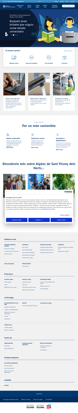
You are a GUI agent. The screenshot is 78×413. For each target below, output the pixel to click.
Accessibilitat (49, 399)
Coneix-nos (45, 6)
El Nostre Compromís (55, 6)
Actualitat (62, 1)
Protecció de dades (38, 399)
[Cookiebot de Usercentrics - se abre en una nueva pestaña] (65, 192)
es (38, 1)
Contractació (39, 393)
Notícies (6, 385)
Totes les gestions (68, 50)
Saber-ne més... (10, 147)
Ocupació (56, 1)
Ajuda (67, 1)
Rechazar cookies (16, 220)
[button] (6, 34)
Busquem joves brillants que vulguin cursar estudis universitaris (21, 26)
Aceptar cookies (61, 220)
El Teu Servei (29, 6)
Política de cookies (25, 399)
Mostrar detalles (64, 215)
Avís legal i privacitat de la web (10, 399)
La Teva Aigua (37, 6)
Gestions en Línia (20, 6)
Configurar (38, 220)
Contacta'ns (72, 1)
